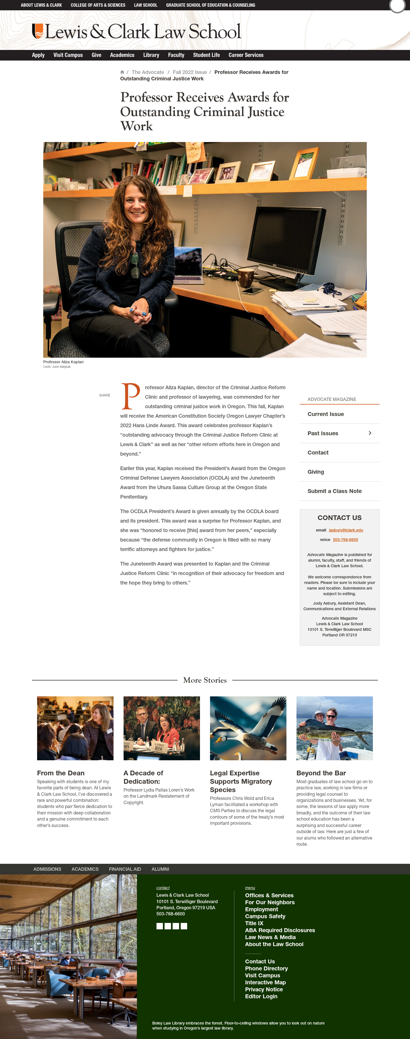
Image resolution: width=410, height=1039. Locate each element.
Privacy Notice (264, 989)
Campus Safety (265, 916)
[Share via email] (103, 429)
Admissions (47, 869)
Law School (145, 5)
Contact (318, 452)
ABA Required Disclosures (280, 930)
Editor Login (261, 996)
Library (151, 55)
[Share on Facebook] (103, 404)
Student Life (206, 55)
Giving (316, 471)
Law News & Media (270, 937)
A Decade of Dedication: (143, 777)
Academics (122, 55)
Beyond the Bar (321, 773)
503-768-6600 (170, 914)
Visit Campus (68, 55)
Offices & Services (269, 895)
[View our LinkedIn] (176, 926)
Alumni (160, 869)
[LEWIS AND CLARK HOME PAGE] (10, 5)
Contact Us (340, 518)
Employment (261, 909)
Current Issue (326, 414)
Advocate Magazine (332, 399)
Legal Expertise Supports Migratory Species (241, 781)
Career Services (246, 55)
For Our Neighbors (270, 902)
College (98, 5)
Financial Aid (125, 869)
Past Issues (323, 433)
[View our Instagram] (168, 926)
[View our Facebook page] (159, 926)
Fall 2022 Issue (190, 72)
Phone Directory (266, 968)
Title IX (254, 923)
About (41, 5)
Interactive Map (265, 982)
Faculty (176, 55)
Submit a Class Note (335, 491)
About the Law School (274, 944)
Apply (38, 55)
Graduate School (210, 5)
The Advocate (148, 72)
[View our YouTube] (184, 926)
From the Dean (61, 773)
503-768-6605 (345, 539)
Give (96, 55)
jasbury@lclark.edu (346, 530)
